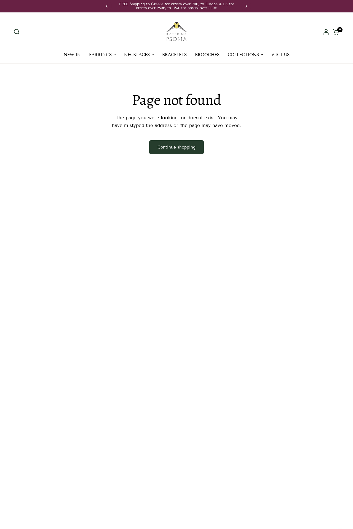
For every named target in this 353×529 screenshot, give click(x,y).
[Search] (18, 32)
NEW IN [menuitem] (72, 54)
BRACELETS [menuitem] (174, 54)
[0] (334, 32)
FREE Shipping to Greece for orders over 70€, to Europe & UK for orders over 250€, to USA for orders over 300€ (176, 6)
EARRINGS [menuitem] (100, 54)
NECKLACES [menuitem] (137, 54)
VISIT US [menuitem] (280, 54)
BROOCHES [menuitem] (207, 54)
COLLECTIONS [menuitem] (243, 54)
